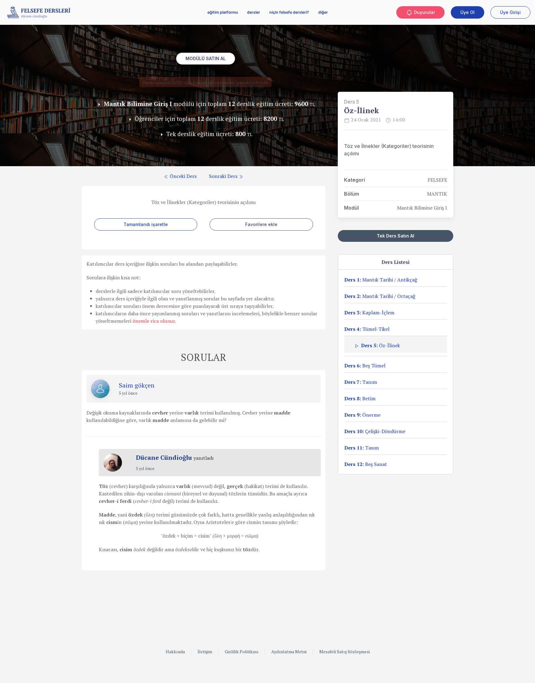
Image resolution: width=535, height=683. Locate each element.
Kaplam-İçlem (369, 312)
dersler (253, 12)
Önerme (362, 414)
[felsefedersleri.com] (38, 12)
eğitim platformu (222, 12)
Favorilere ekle (261, 224)
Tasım (361, 447)
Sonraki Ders (224, 176)
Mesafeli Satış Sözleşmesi (344, 651)
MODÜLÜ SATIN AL (205, 58)
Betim (360, 398)
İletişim (205, 651)
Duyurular (424, 12)
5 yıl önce (128, 393)
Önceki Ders (182, 176)
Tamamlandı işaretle (146, 224)
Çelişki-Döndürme (374, 431)
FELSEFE (437, 179)
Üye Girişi (510, 12)
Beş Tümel (364, 365)
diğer (323, 12)
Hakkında (175, 651)
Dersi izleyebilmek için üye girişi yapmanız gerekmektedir (205, 82)
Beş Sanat (365, 464)
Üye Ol (467, 12)
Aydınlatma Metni (289, 651)
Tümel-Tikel (366, 329)
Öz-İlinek (380, 345)
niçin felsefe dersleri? (289, 12)
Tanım (360, 382)
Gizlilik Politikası (242, 651)
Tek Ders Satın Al (395, 235)
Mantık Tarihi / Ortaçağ (379, 296)
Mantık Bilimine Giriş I (422, 207)
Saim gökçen (136, 385)
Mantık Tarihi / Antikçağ (380, 279)
